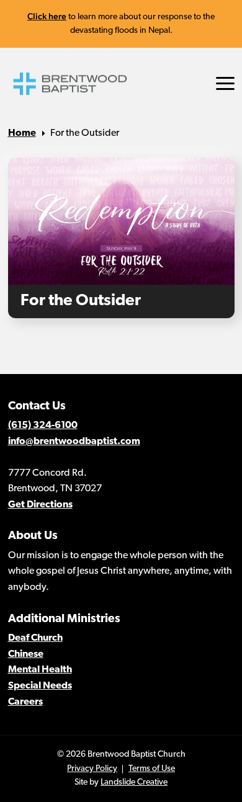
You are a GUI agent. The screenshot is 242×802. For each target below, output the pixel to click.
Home (22, 133)
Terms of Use (151, 768)
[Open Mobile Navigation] (225, 83)
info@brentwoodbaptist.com (74, 442)
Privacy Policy (92, 768)
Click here (46, 16)
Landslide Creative (134, 782)
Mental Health (40, 670)
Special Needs (40, 686)
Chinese (25, 654)
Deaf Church (35, 638)
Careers (25, 702)
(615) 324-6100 (43, 425)
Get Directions (40, 505)
